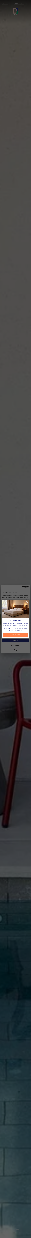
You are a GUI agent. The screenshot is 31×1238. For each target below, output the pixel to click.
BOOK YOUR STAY (15, 635)
